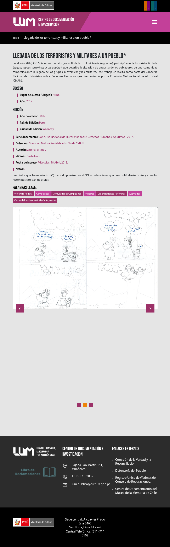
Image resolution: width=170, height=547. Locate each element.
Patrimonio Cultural (145, 6)
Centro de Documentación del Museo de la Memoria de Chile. (136, 491)
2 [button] (85, 405)
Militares (89, 194)
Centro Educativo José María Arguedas (35, 200)
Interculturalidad (152, 6)
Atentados (134, 194)
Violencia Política (23, 194)
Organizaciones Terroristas (111, 194)
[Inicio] (44, 22)
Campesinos (42, 194)
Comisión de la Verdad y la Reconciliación (133, 461)
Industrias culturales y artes (148, 6)
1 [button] (79, 405)
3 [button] (91, 405)
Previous (20, 308)
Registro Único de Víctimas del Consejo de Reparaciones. (136, 479)
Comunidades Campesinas (67, 194)
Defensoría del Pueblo (130, 470)
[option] (85, 259)
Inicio (16, 38)
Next (150, 308)
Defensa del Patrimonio (155, 6)
